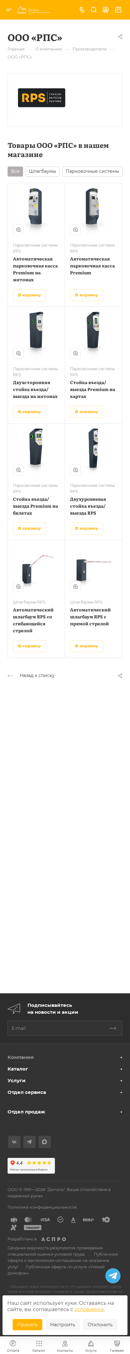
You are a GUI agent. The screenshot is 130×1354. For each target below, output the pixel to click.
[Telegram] (29, 1142)
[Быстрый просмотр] (18, 230)
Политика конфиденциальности (42, 1207)
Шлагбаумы (42, 171)
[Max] (44, 1142)
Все (15, 171)
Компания (20, 1057)
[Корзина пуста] (118, 10)
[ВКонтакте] (14, 1142)
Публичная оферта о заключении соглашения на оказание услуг (63, 1260)
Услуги (17, 1080)
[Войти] (106, 10)
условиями (89, 1309)
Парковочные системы (92, 171)
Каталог (18, 1069)
